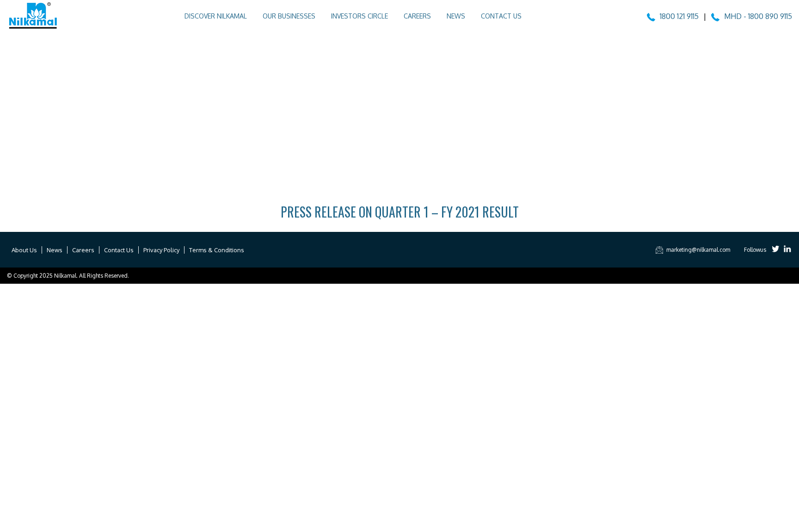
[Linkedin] (787, 249)
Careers (417, 16)
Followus (755, 249)
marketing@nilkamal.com (698, 249)
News (456, 16)
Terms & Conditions (216, 250)
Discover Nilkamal (215, 16)
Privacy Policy (161, 250)
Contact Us (501, 16)
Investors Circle (359, 16)
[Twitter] (776, 249)
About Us (24, 250)
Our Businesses (289, 16)
